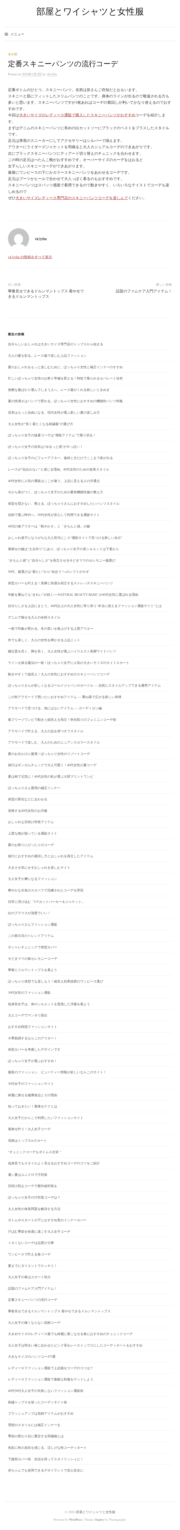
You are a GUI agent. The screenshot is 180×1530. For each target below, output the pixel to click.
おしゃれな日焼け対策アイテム (31, 822)
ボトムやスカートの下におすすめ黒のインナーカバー (47, 1220)
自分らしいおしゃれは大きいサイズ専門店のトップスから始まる (55, 344)
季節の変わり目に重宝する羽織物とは (36, 1436)
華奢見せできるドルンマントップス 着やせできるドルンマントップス (46, 293)
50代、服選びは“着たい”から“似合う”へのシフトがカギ (48, 571)
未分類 (12, 54)
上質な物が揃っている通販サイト (32, 833)
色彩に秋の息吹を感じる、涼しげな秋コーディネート (47, 1447)
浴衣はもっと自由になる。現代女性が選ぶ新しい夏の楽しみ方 (54, 412)
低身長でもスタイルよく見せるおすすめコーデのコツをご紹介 (54, 1163)
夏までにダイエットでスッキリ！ (32, 1265)
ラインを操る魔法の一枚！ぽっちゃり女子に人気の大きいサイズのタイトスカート (68, 662)
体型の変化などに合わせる (27, 799)
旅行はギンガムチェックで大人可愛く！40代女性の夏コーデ (52, 765)
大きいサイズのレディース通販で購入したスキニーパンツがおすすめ (77, 114)
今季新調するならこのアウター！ (32, 1038)
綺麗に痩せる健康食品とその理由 (32, 1095)
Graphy (99, 1519)
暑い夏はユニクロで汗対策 (27, 1174)
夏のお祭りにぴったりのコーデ (31, 844)
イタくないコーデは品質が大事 (31, 1242)
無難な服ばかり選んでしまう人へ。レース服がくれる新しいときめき (59, 389)
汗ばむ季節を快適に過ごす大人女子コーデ (39, 1231)
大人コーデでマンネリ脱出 (27, 1015)
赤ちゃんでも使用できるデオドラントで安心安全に (45, 1470)
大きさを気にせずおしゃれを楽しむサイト (39, 867)
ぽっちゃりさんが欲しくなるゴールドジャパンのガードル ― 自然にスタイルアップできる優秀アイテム (84, 685)
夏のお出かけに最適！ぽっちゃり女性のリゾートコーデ (49, 753)
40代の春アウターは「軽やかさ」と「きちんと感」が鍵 (49, 526)
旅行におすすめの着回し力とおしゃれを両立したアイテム (50, 856)
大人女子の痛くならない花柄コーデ (34, 1322)
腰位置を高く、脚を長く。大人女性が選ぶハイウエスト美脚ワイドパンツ (62, 651)
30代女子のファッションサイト (31, 1083)
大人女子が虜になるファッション (32, 878)
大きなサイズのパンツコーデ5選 (32, 1356)
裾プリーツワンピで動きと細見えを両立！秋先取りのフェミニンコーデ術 (62, 719)
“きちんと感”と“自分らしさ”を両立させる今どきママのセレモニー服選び (61, 560)
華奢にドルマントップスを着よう (32, 969)
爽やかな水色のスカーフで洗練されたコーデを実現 (45, 890)
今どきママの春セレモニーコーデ (32, 958)
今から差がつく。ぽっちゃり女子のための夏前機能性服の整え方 (55, 492)
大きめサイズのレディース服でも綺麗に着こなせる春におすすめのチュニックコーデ (70, 1333)
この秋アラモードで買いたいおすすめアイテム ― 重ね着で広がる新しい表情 (64, 697)
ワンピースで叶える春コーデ (29, 1254)
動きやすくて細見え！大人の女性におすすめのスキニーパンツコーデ (59, 674)
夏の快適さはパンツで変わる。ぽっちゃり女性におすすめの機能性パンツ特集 (65, 401)
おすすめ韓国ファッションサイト (32, 1026)
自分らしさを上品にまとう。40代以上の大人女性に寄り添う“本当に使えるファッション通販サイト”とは (85, 605)
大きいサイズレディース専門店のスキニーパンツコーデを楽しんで (71, 197)
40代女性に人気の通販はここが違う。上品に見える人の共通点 (54, 480)
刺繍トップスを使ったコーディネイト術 (37, 1402)
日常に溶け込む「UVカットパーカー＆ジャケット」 (46, 901)
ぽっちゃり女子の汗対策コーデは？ (34, 1197)
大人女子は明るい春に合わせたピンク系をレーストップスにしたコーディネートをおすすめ (75, 1345)
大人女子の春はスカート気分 (29, 1277)
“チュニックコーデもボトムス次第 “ (34, 1152)
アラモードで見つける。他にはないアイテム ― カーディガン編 (55, 708)
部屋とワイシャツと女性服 (90, 11)
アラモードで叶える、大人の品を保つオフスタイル (45, 731)
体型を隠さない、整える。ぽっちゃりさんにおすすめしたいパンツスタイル (64, 503)
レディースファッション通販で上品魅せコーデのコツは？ (50, 1368)
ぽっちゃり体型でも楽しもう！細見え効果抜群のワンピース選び (55, 981)
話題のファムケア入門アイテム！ (144, 290)
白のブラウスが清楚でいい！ (29, 913)
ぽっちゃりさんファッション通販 (32, 924)
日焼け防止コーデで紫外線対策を (32, 1186)
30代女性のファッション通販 (29, 992)
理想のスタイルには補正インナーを (34, 1425)
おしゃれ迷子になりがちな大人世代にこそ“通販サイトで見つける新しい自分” (65, 537)
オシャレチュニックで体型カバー (32, 947)
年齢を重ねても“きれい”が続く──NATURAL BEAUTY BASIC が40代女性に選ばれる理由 (73, 594)
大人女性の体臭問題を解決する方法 (34, 1208)
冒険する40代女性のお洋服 (27, 810)
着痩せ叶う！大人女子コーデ (29, 1129)
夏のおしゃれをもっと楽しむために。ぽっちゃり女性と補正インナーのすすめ (65, 367)
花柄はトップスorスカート (27, 1140)
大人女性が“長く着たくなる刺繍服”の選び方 (40, 424)
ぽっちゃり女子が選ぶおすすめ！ (32, 1061)
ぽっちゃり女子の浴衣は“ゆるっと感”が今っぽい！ (45, 446)
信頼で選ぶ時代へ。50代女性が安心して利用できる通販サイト (54, 514)
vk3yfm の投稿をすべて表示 (30, 256)
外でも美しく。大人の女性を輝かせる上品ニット (44, 640)
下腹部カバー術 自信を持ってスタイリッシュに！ (45, 1459)
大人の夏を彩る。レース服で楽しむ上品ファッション (47, 355)
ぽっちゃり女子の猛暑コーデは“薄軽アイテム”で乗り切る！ (52, 435)
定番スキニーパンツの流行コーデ (32, 1299)
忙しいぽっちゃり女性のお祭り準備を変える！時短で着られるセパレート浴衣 (65, 378)
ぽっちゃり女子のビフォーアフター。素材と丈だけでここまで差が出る (60, 458)
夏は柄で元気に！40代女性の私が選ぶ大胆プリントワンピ (50, 776)
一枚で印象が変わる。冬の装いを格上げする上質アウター (50, 628)
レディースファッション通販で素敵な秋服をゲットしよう (50, 1379)
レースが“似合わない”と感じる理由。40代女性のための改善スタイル (58, 469)
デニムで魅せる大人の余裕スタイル (34, 617)
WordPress (75, 1519)
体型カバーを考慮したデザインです (34, 1049)
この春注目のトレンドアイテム (31, 935)
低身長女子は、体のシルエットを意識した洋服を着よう (49, 1004)
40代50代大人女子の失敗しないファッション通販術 (45, 1390)
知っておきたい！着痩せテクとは (32, 1106)
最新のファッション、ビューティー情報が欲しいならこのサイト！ (57, 1072)
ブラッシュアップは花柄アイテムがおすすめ (41, 1413)
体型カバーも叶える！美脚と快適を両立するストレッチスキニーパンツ (60, 583)
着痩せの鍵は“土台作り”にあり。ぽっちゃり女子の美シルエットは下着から (63, 549)
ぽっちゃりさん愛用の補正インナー (34, 788)
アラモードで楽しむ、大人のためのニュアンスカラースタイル (54, 742)
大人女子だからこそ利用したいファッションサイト (45, 1117)
